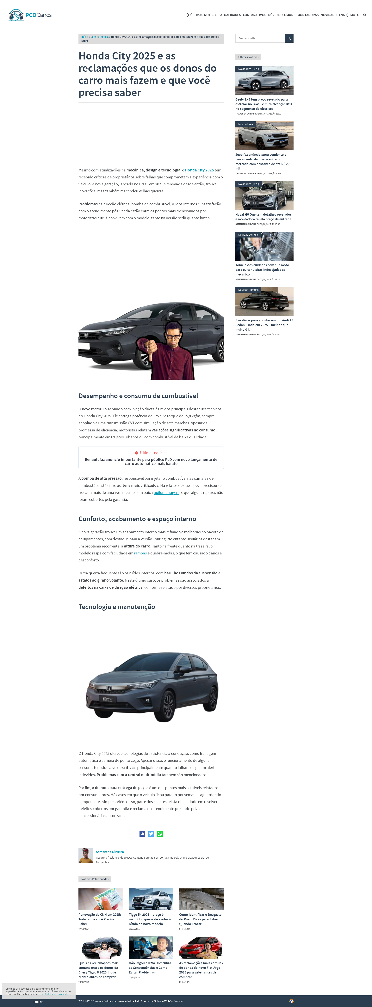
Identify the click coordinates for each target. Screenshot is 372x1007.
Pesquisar (289, 38)
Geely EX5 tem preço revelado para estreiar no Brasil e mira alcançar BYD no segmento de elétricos (263, 104)
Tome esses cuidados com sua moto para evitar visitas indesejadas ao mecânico (262, 270)
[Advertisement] (151, 134)
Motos (355, 15)
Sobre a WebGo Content (168, 1001)
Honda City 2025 (200, 170)
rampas (141, 553)
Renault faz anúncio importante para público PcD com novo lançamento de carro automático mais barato (151, 462)
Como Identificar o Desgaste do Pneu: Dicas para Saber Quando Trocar (200, 919)
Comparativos (254, 15)
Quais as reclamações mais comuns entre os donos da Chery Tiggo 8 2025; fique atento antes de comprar (98, 970)
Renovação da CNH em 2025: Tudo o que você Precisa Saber (99, 919)
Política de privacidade (118, 1001)
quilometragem (166, 492)
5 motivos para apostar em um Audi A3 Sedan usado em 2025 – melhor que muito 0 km (264, 325)
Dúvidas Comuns (281, 15)
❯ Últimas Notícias (202, 15)
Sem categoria (99, 37)
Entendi (39, 1002)
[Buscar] (364, 15)
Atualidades (230, 15)
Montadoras (308, 15)
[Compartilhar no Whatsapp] (160, 834)
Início (84, 37)
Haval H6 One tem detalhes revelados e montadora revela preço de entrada (263, 216)
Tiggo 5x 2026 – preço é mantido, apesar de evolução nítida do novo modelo (150, 919)
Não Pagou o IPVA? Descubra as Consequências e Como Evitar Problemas (150, 968)
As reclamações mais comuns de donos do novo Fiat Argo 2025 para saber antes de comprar (201, 970)
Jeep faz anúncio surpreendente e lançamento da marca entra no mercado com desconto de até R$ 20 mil (262, 161)
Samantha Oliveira (110, 851)
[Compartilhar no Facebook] (142, 834)
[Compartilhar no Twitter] (151, 834)
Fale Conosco (143, 1001)
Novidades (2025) (334, 15)
